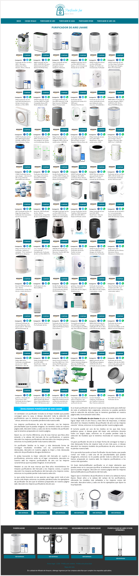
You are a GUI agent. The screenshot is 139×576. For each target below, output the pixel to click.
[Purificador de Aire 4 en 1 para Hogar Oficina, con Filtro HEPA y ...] (60, 499)
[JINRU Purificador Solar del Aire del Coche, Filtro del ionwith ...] (116, 499)
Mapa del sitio (70, 567)
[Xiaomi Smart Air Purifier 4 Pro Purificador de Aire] (41, 303)
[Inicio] (69, 17)
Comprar (27, 55)
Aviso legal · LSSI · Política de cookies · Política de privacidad (69, 564)
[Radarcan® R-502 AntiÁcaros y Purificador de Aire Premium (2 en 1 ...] (79, 499)
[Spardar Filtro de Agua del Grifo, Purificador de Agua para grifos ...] (41, 499)
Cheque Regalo (30, 21)
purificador (19, 528)
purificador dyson (86, 21)
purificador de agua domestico (52, 528)
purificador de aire (47, 21)
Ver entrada (23, 513)
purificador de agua (67, 21)
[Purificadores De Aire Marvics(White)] (41, 266)
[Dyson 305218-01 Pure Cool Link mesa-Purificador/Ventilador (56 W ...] (97, 499)
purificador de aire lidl (106, 21)
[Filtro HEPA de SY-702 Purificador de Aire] (116, 377)
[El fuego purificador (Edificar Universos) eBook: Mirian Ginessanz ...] (23, 499)
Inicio (19, 21)
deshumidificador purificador (86, 528)
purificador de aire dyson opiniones (120, 529)
